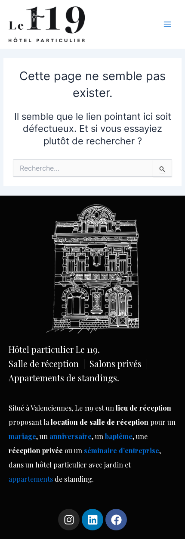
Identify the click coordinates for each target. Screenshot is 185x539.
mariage (22, 436)
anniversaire (70, 436)
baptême (119, 436)
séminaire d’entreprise (121, 450)
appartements (32, 478)
